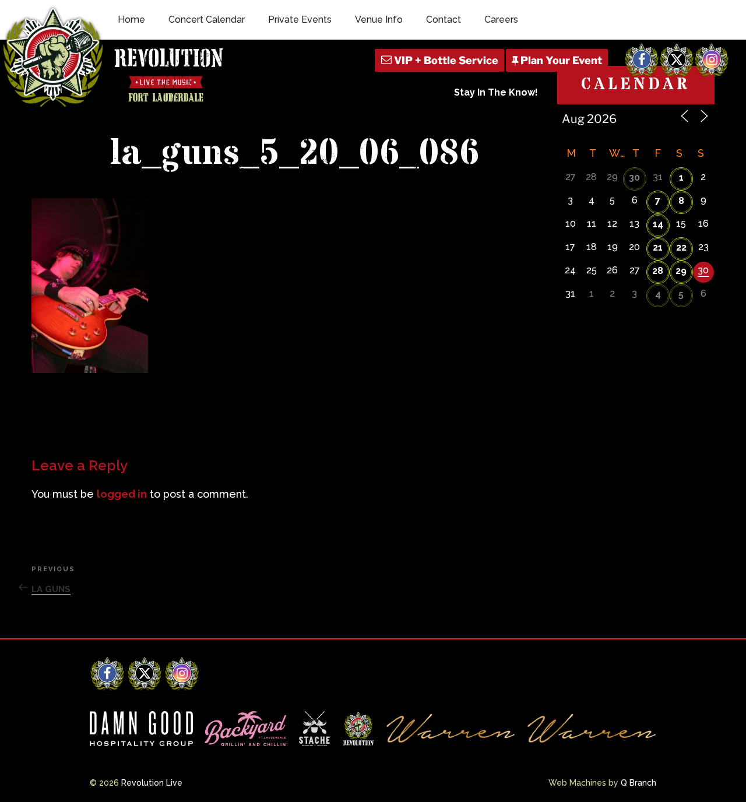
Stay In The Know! (496, 92)
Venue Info (379, 19)
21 (658, 247)
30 (634, 177)
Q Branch (638, 782)
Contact (443, 19)
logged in (122, 494)
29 (681, 270)
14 (658, 224)
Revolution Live (151, 782)
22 (681, 247)
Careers (501, 19)
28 (657, 270)
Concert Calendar (206, 19)
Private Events (300, 19)
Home (131, 19)
